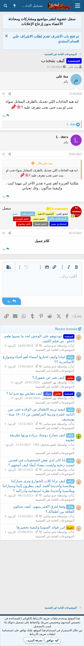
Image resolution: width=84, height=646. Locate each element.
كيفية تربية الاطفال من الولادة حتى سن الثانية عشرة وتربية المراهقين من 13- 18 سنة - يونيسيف (40, 414)
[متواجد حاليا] (72, 216)
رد (4, 115)
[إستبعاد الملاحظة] (7, 36)
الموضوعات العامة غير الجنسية (54, 350)
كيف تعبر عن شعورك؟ (52, 377)
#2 (3, 154)
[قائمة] (77, 6)
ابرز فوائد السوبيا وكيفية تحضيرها (45, 527)
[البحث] (5, 5)
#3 (3, 233)
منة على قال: (44, 163)
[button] (76, 267)
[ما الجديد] (14, 5)
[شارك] (10, 94)
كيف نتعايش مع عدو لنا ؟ (39, 393)
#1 (3, 93)
